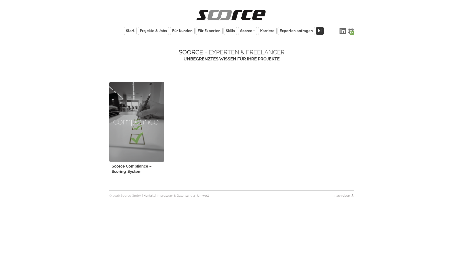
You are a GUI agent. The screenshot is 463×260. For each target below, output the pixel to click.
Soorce (246, 31)
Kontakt (149, 195)
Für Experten (209, 31)
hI (320, 31)
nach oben (342, 195)
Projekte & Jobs (153, 31)
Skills (230, 31)
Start (130, 31)
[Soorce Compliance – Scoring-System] (136, 122)
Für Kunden (182, 31)
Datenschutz (186, 195)
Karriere (267, 31)
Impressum (165, 195)
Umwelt (203, 195)
